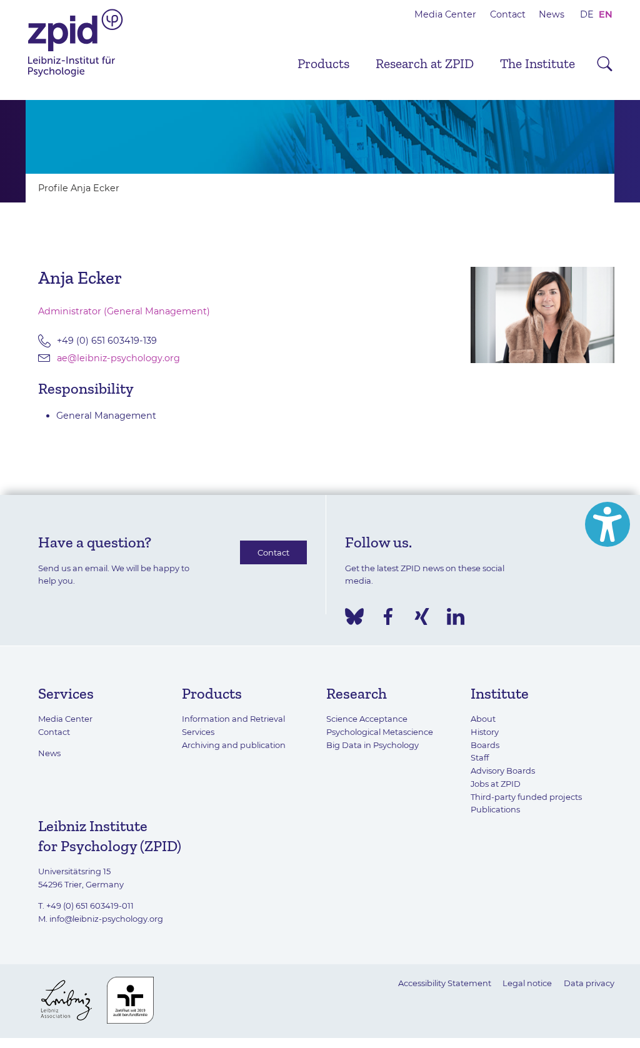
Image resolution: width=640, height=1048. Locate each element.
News (551, 14)
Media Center (445, 14)
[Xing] (421, 616)
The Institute (537, 64)
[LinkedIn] (455, 616)
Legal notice (527, 983)
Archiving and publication (234, 745)
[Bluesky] (354, 616)
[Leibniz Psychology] (75, 75)
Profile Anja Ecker (78, 188)
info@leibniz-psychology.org (106, 919)
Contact (508, 14)
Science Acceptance (367, 719)
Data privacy (589, 983)
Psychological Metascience (379, 732)
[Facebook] (388, 616)
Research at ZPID (425, 64)
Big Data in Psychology (372, 745)
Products (323, 64)
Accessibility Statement (444, 983)
